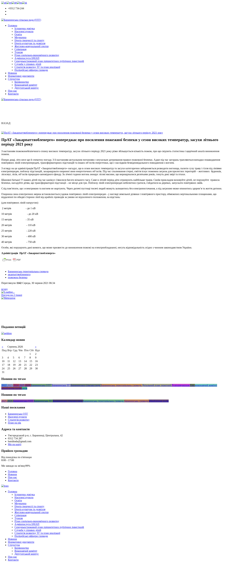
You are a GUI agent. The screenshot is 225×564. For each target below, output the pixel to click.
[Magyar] (19, 2)
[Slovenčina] (24, 2)
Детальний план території (157, 385)
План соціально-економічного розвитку (36, 55)
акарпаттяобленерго (19, 274)
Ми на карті (14, 444)
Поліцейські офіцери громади (31, 70)
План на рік (14, 422)
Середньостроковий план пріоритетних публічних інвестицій (49, 61)
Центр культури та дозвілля (29, 43)
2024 (16, 385)
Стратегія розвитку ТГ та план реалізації (37, 67)
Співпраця (20, 49)
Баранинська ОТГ (41, 385)
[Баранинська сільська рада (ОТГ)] (21, 19)
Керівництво (21, 82)
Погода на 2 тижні (11, 295)
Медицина (20, 37)
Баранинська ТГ (61, 385)
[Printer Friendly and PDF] (11, 261)
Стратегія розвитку (18, 419)
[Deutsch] (14, 2)
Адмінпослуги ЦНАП (26, 58)
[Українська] (4, 2)
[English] (9, 2)
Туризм (18, 52)
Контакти (13, 93)
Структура (14, 79)
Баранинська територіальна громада (28, 271)
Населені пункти (23, 31)
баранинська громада (136, 401)
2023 (10, 385)
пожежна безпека (17, 277)
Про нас (12, 90)
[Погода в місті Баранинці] (23, 292)
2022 (4, 385)
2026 (28, 385)
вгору (4, 289)
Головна (12, 25)
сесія (24, 388)
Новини (12, 73)
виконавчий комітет (206, 385)
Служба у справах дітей (27, 64)
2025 (22, 385)
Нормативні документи (21, 76)
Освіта (18, 34)
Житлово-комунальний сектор (31, 46)
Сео (192, 385)
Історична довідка (24, 28)
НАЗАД (5, 123)
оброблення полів (11, 388)
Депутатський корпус (26, 87)
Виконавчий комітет (25, 84)
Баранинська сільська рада (85, 385)
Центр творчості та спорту (29, 40)
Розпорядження (181, 385)
